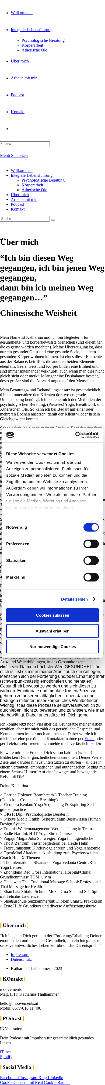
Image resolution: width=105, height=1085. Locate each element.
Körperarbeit (32, 185)
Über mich (20, 194)
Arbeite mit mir (24, 199)
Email (89, 738)
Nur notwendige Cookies (52, 646)
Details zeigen (74, 599)
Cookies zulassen (52, 615)
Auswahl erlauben (52, 630)
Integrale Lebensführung (31, 175)
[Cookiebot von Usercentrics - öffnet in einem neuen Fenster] (75, 434)
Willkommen (22, 170)
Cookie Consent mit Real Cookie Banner (35, 1082)
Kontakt (17, 209)
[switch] (91, 544)
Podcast (17, 204)
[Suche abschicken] (53, 220)
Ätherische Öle (34, 189)
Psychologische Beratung (43, 180)
